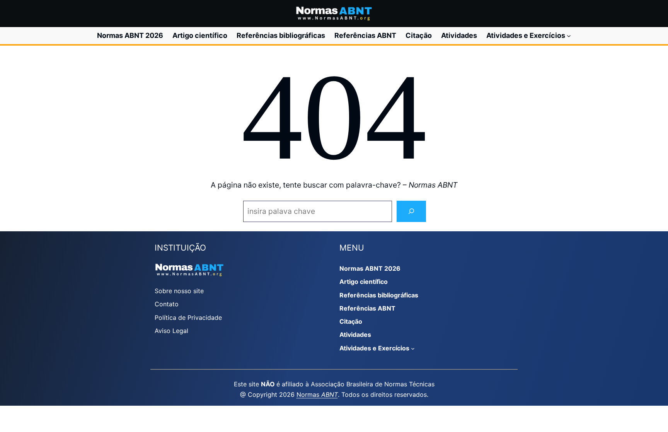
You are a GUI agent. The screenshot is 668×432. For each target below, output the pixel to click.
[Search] (411, 211)
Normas (317, 394)
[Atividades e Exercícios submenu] (569, 36)
